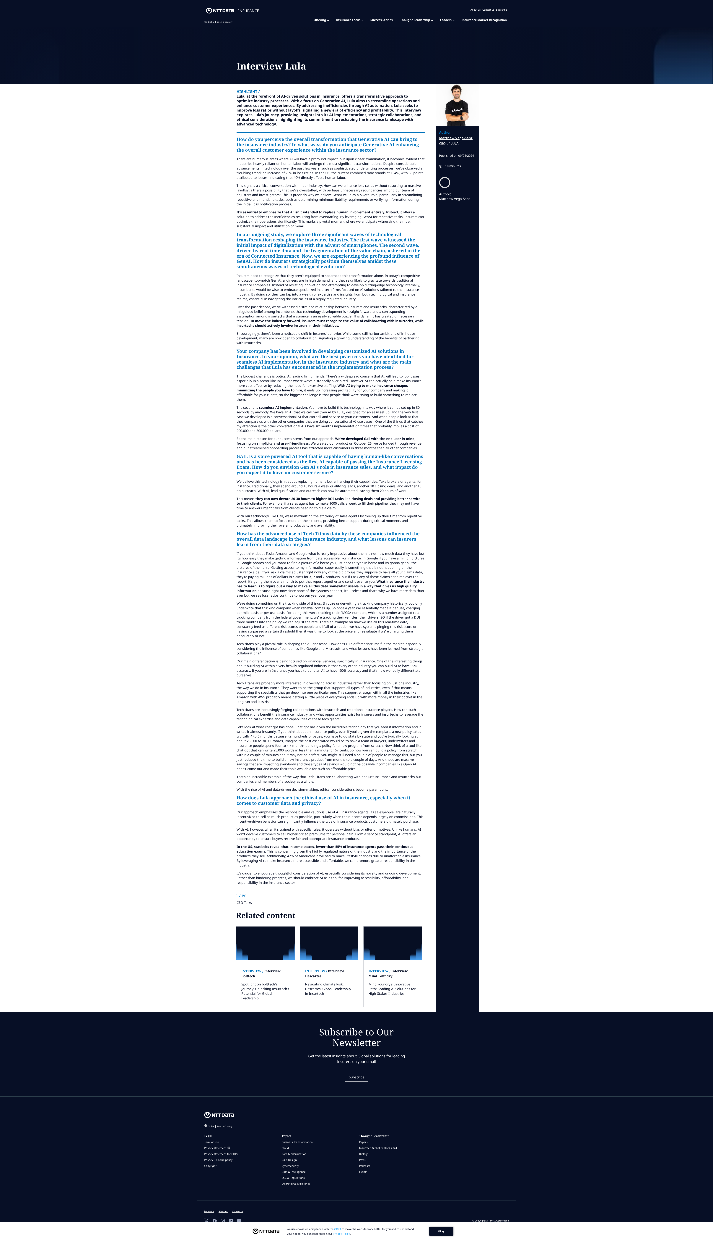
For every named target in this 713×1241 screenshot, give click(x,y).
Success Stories (381, 20)
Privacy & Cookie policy (218, 1160)
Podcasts (364, 1166)
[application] (356, 1231)
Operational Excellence (296, 1183)
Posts (362, 1160)
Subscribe (501, 9)
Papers (363, 1142)
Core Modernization (294, 1154)
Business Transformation (297, 1142)
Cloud (285, 1148)
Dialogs (363, 1154)
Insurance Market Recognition (484, 20)
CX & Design (289, 1160)
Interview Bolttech (260, 973)
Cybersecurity (290, 1166)
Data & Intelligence (294, 1172)
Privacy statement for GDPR (221, 1154)
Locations (209, 1211)
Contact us (488, 9)
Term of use (211, 1142)
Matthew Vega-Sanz (456, 138)
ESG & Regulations (293, 1177)
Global (220, 21)
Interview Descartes (324, 973)
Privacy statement (215, 1148)
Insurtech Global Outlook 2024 (378, 1148)
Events (363, 1172)
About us (476, 9)
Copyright (210, 1166)
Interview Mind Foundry (388, 973)
